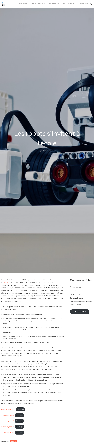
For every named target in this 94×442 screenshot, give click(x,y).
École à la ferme (76, 287)
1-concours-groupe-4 (7, 432)
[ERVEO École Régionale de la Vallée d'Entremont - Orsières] (3, 4)
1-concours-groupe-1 (7, 415)
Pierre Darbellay (48, 151)
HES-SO (6, 282)
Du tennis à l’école (76, 298)
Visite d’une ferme (76, 291)
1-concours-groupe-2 (7, 421)
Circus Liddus (75, 294)
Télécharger (20, 409)
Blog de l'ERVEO (80, 312)
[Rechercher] (91, 4)
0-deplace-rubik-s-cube (8, 409)
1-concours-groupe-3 (7, 427)
